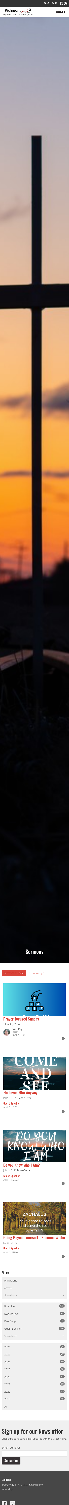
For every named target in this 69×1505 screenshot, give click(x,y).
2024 (33, 1362)
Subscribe (11, 1460)
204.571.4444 (50, 3)
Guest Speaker (33, 1328)
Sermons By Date (14, 973)
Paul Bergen (33, 1321)
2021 (33, 1384)
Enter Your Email (11, 1447)
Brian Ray (33, 1306)
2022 (33, 1376)
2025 (33, 1354)
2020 (33, 1391)
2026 (33, 1347)
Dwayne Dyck (33, 1313)
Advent (8, 1288)
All (5, 1406)
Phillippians (10, 1280)
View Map (7, 1489)
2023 (33, 1369)
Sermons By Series (39, 973)
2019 (33, 1399)
